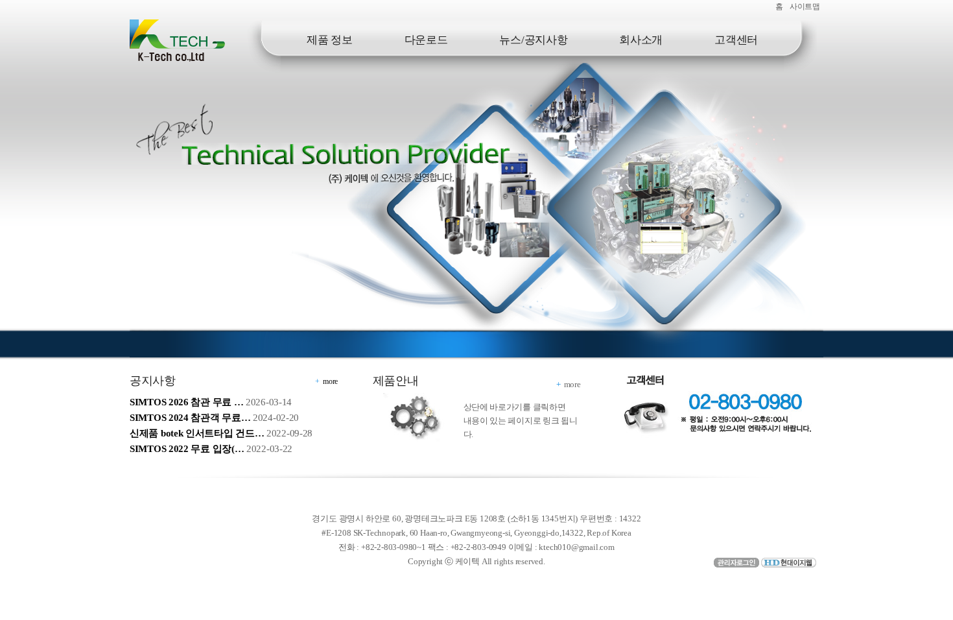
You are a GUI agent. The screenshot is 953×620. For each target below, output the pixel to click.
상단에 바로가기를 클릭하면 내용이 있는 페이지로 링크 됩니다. (521, 420)
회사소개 (641, 40)
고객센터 (736, 40)
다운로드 (426, 40)
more (330, 381)
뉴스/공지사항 (533, 40)
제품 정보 (330, 40)
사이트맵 (805, 6)
